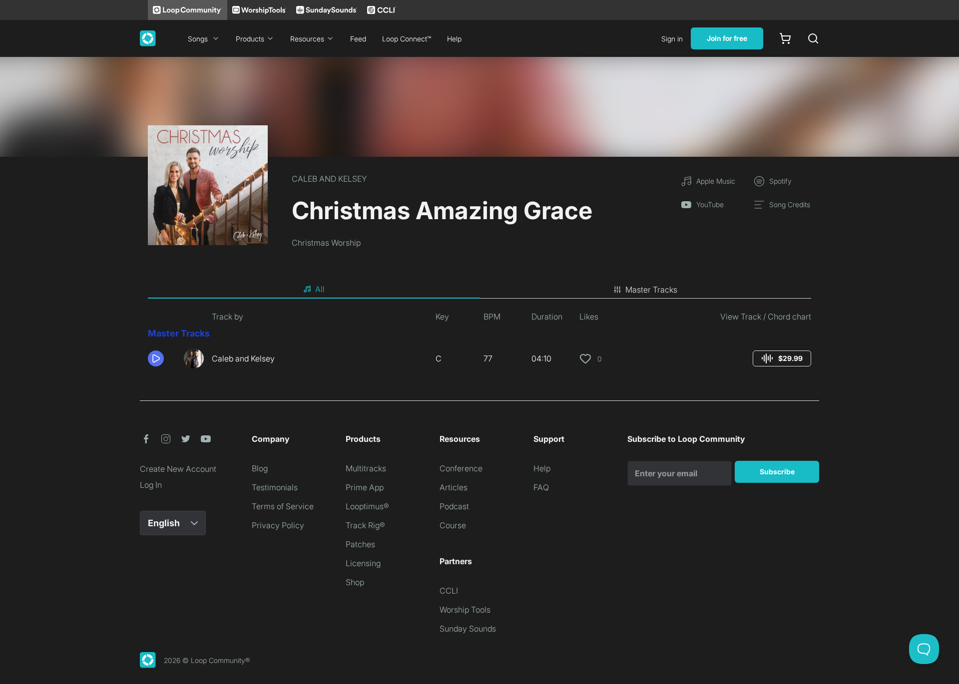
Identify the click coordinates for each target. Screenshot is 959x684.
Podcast (454, 506)
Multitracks (366, 468)
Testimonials (275, 487)
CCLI (449, 591)
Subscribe (777, 471)
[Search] (813, 38)
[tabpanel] (479, 343)
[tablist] (479, 290)
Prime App (365, 487)
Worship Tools (465, 610)
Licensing (363, 563)
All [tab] (320, 289)
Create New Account (178, 469)
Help (454, 38)
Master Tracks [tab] (651, 290)
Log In (151, 485)
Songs (198, 38)
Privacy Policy (278, 525)
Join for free (727, 38)
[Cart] (785, 38)
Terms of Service (283, 506)
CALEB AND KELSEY (329, 179)
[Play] (156, 358)
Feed (358, 38)
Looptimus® (367, 506)
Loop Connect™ (406, 38)
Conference (461, 468)
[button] (162, 358)
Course (453, 525)
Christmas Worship (326, 243)
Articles (454, 487)
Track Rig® (365, 525)
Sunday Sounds (468, 629)
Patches (360, 544)
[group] (782, 358)
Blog (260, 468)
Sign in (672, 38)
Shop (355, 582)
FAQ (541, 487)
